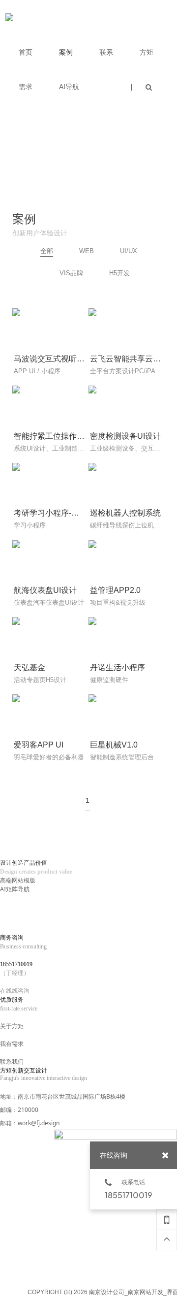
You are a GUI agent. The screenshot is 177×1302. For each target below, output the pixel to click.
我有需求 (12, 1044)
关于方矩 (12, 1026)
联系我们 (12, 1061)
